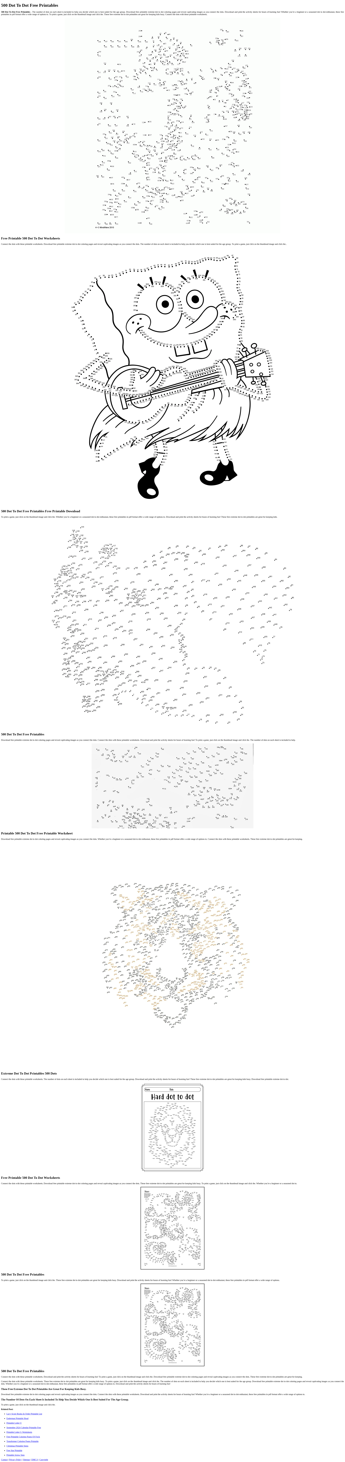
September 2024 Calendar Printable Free (23, 1427)
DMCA (34, 1459)
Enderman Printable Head (17, 1418)
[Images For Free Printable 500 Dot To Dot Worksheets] (172, 126)
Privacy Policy (15, 1459)
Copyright (43, 1459)
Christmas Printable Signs (17, 1446)
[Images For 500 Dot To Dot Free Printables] (172, 625)
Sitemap (26, 1459)
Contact (4, 1459)
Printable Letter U (14, 1423)
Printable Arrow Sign (15, 1455)
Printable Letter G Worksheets (19, 1432)
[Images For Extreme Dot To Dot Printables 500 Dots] (172, 955)
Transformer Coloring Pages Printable (22, 1441)
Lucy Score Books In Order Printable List (24, 1414)
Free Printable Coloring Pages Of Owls (23, 1437)
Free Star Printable (14, 1450)
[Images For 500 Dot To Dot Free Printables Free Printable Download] (172, 377)
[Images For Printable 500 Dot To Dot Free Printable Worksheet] (172, 786)
